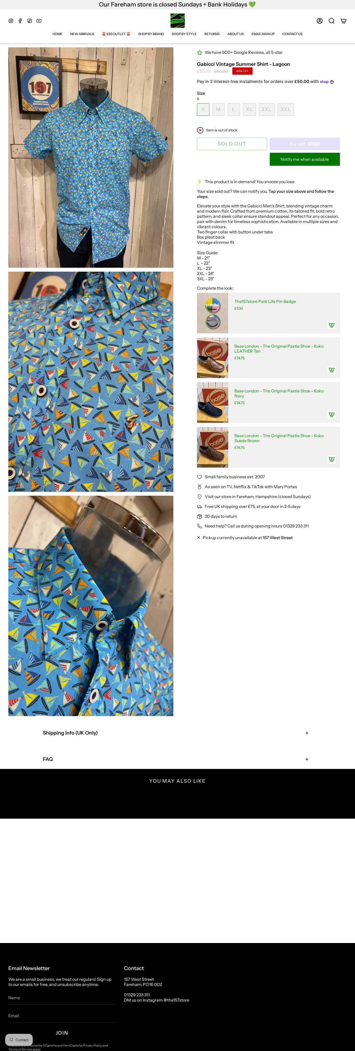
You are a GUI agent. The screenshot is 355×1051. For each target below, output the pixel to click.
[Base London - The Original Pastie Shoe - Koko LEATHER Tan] (212, 357)
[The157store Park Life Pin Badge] (212, 313)
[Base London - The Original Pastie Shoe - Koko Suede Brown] (212, 447)
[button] (332, 20)
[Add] (331, 325)
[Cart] (344, 20)
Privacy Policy (92, 1045)
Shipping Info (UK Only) (70, 733)
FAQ (48, 759)
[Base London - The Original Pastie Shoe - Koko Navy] (212, 402)
